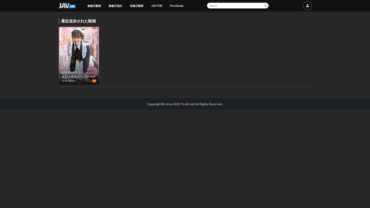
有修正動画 (136, 5)
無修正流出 (115, 5)
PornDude (176, 5)
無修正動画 (94, 5)
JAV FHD (156, 5)
